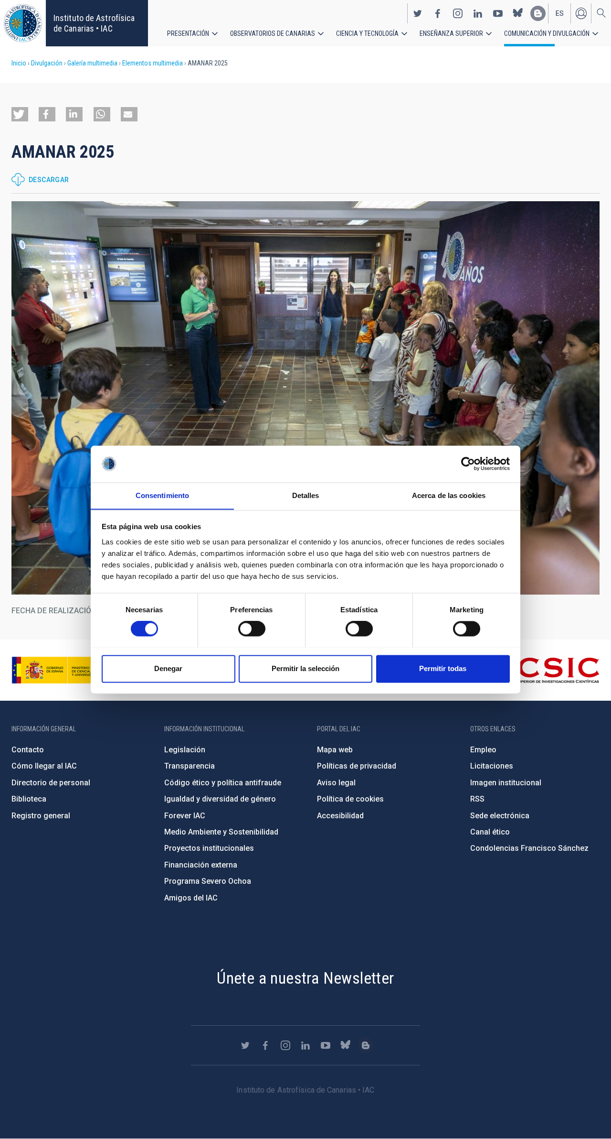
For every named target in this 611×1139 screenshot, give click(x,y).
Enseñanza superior (451, 33)
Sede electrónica (499, 815)
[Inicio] (23, 23)
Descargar (49, 180)
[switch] (251, 628)
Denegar (168, 668)
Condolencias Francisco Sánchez (529, 848)
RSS (477, 798)
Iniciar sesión (581, 13)
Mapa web (335, 749)
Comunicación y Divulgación (547, 33)
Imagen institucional (505, 782)
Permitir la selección (305, 668)
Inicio (18, 63)
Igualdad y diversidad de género (220, 798)
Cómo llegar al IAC (44, 765)
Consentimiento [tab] (162, 495)
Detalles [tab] (305, 495)
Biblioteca (28, 798)
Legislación (184, 749)
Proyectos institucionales (209, 848)
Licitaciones (491, 765)
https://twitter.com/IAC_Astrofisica (418, 13)
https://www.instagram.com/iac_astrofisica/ (458, 13)
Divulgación (47, 63)
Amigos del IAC (191, 897)
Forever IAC (184, 815)
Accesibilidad (340, 815)
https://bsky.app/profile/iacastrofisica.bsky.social (518, 13)
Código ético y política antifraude (222, 782)
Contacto (27, 749)
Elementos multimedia (152, 63)
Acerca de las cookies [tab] (448, 495)
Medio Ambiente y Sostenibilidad (221, 831)
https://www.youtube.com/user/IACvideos (498, 13)
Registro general (40, 815)
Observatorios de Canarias (272, 33)
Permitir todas (442, 668)
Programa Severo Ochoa (207, 881)
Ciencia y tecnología (367, 33)
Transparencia (189, 765)
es (560, 13)
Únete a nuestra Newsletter (305, 977)
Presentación (188, 33)
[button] (19, 114)
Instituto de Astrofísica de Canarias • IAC (94, 23)
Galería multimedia (92, 63)
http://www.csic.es (547, 670)
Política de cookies (350, 798)
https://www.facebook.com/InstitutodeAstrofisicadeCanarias (438, 13)
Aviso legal (336, 782)
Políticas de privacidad (356, 765)
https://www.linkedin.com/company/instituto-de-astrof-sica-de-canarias (478, 13)
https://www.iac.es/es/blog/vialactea (538, 13)
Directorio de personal (50, 782)
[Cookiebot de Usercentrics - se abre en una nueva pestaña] (468, 463)
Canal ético (490, 831)
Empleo (483, 749)
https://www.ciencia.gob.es (64, 670)
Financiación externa (200, 864)
